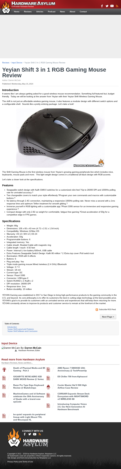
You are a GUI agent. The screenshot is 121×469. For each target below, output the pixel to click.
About (72, 12)
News (62, 12)
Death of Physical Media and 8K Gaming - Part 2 (29, 369)
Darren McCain (33, 348)
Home (16, 12)
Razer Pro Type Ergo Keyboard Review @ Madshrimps (28, 386)
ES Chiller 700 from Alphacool (72, 376)
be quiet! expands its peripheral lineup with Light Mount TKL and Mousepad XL (29, 417)
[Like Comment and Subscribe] (112, 5)
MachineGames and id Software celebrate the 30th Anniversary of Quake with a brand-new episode (29, 398)
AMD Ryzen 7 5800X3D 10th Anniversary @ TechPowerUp (72, 369)
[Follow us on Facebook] (101, 5)
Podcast (51, 12)
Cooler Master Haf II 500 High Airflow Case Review (72, 386)
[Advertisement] (61, 36)
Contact (83, 12)
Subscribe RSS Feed (107, 309)
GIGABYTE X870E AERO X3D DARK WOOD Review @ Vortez (28, 377)
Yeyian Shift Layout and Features (20, 329)
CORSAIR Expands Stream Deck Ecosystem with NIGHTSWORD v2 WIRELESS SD (74, 396)
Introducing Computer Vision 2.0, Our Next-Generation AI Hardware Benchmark (72, 407)
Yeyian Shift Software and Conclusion (22, 331)
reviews (5, 63)
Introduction (12, 327)
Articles (39, 12)
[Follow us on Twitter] (106, 5)
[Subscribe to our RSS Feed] (117, 5)
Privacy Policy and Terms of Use (20, 462)
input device (17, 63)
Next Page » (108, 317)
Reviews (28, 12)
